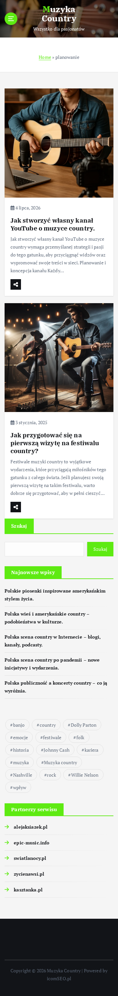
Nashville (22, 775)
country (48, 725)
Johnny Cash (56, 750)
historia (21, 750)
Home (45, 57)
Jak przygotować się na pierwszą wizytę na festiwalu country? (54, 443)
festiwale (52, 737)
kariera (92, 750)
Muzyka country (60, 762)
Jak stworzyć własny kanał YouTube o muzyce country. (52, 224)
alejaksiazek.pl (31, 827)
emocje (20, 737)
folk (80, 737)
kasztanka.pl (28, 890)
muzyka (21, 762)
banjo (19, 725)
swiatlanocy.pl (30, 858)
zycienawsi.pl (29, 874)
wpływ (20, 787)
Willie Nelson (85, 775)
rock (51, 775)
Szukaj (19, 525)
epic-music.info (31, 842)
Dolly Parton (84, 725)
